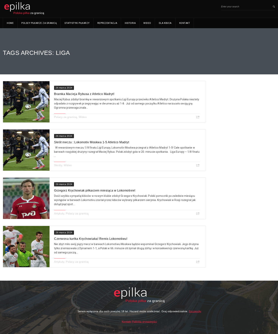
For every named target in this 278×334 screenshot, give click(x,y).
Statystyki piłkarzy (77, 23)
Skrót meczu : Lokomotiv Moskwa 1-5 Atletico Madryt (91, 142)
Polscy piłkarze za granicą (39, 23)
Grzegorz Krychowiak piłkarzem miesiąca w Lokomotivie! (94, 190)
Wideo (147, 23)
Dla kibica (165, 23)
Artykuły (59, 213)
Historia (130, 23)
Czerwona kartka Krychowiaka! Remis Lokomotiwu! (90, 238)
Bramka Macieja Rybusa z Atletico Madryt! (84, 94)
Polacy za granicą (65, 116)
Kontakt (184, 23)
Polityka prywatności (144, 321)
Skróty (58, 165)
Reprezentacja (107, 23)
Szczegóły (195, 311)
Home (10, 23)
